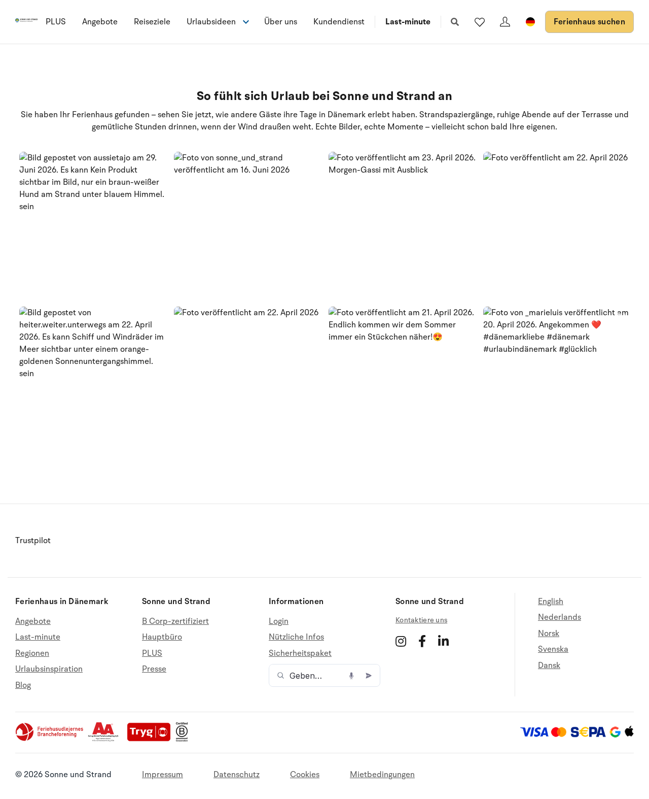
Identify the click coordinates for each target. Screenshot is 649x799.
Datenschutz (236, 774)
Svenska (553, 649)
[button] (92, 225)
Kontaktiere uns (421, 620)
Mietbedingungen (382, 774)
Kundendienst (339, 21)
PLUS (56, 21)
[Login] (505, 21)
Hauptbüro (162, 637)
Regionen (32, 653)
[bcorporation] (184, 739)
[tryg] (151, 739)
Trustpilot (33, 540)
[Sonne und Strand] (26, 22)
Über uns (280, 21)
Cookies (304, 774)
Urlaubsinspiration (49, 669)
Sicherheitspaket (300, 653)
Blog (23, 685)
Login (279, 621)
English (550, 601)
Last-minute (407, 21)
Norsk (548, 633)
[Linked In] (443, 641)
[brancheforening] (50, 739)
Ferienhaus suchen (589, 21)
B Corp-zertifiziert (175, 621)
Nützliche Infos (296, 637)
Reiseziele (152, 21)
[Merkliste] (479, 21)
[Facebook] (422, 641)
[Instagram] (400, 641)
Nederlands (559, 617)
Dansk (549, 665)
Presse (154, 669)
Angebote (100, 21)
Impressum (162, 774)
